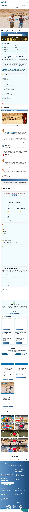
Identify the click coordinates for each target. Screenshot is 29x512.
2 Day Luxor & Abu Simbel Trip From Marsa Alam (21, 366)
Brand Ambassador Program (19, 499)
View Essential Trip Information (14, 313)
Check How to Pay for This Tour (22, 196)
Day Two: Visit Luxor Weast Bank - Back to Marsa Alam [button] (10, 179)
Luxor (14, 68)
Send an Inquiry (14, 195)
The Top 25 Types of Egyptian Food (8, 324)
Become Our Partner (18, 495)
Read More (6, 329)
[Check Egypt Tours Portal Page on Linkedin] (17, 465)
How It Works (8, 462)
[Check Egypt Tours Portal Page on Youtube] (15, 465)
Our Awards (24, 462)
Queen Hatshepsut (5, 69)
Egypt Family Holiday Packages (19, 475)
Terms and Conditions (4, 493)
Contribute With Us (4, 499)
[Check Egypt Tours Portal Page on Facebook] (10, 465)
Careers (17, 462)
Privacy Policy (3, 462)
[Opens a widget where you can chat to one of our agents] (3, 509)
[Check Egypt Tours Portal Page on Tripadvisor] (20, 465)
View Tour (7, 379)
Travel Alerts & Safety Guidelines (20, 493)
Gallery (2, 463)
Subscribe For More (14, 413)
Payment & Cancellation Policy (5, 490)
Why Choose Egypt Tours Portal (6, 495)
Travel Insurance (17, 494)
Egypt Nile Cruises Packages (19, 476)
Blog (15, 498)
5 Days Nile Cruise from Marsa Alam (8, 366)
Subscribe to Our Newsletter (5, 498)
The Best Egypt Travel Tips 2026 (20, 324)
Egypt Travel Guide (4, 494)
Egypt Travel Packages (18, 471)
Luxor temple (18, 69)
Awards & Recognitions (15, 37)
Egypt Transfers (17, 479)
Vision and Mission (17, 502)
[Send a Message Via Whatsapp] (8, 465)
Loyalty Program (7, 463)
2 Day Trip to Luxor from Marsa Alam (7, 395)
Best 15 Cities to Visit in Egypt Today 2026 (7, 339)
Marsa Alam (21, 65)
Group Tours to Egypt (18, 474)
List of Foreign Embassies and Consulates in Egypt (20, 339)
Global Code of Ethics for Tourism (20, 490)
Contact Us (13, 462)
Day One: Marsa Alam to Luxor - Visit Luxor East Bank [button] (10, 110)
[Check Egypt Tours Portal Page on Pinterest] (18, 465)
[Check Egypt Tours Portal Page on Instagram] (12, 465)
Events (20, 462)
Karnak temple (23, 68)
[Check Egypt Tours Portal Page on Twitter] (13, 465)
